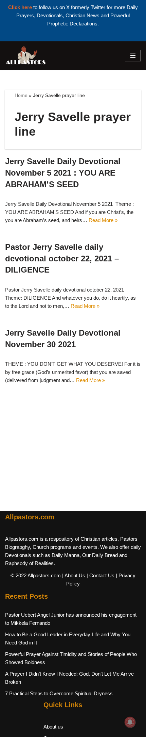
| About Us (73, 575)
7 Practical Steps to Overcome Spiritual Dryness (59, 693)
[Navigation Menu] (133, 55)
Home (21, 95)
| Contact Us (100, 575)
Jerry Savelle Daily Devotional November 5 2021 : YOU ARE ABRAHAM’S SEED (63, 172)
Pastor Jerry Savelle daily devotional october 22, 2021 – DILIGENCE (62, 258)
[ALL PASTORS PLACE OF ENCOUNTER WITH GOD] (25, 55)
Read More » (103, 220)
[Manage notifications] (130, 722)
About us (53, 727)
